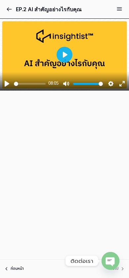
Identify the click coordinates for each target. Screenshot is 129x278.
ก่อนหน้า (17, 268)
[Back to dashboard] (9, 9)
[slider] (30, 84)
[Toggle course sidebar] (119, 9)
